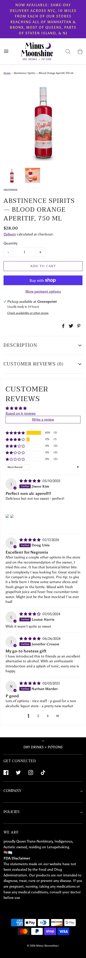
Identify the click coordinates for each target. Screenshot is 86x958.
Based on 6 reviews (21, 413)
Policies (11, 812)
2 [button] (38, 716)
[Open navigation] (6, 51)
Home (7, 73)
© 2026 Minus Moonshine (42, 945)
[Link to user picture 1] (7, 516)
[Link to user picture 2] (12, 516)
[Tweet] (70, 326)
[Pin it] (78, 326)
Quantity (10, 243)
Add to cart (43, 266)
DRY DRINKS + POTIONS (43, 747)
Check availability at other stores (28, 313)
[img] (30, 481)
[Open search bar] (68, 51)
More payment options (43, 291)
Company (12, 791)
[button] (12, 175)
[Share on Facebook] (62, 326)
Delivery (10, 234)
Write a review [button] (43, 419)
